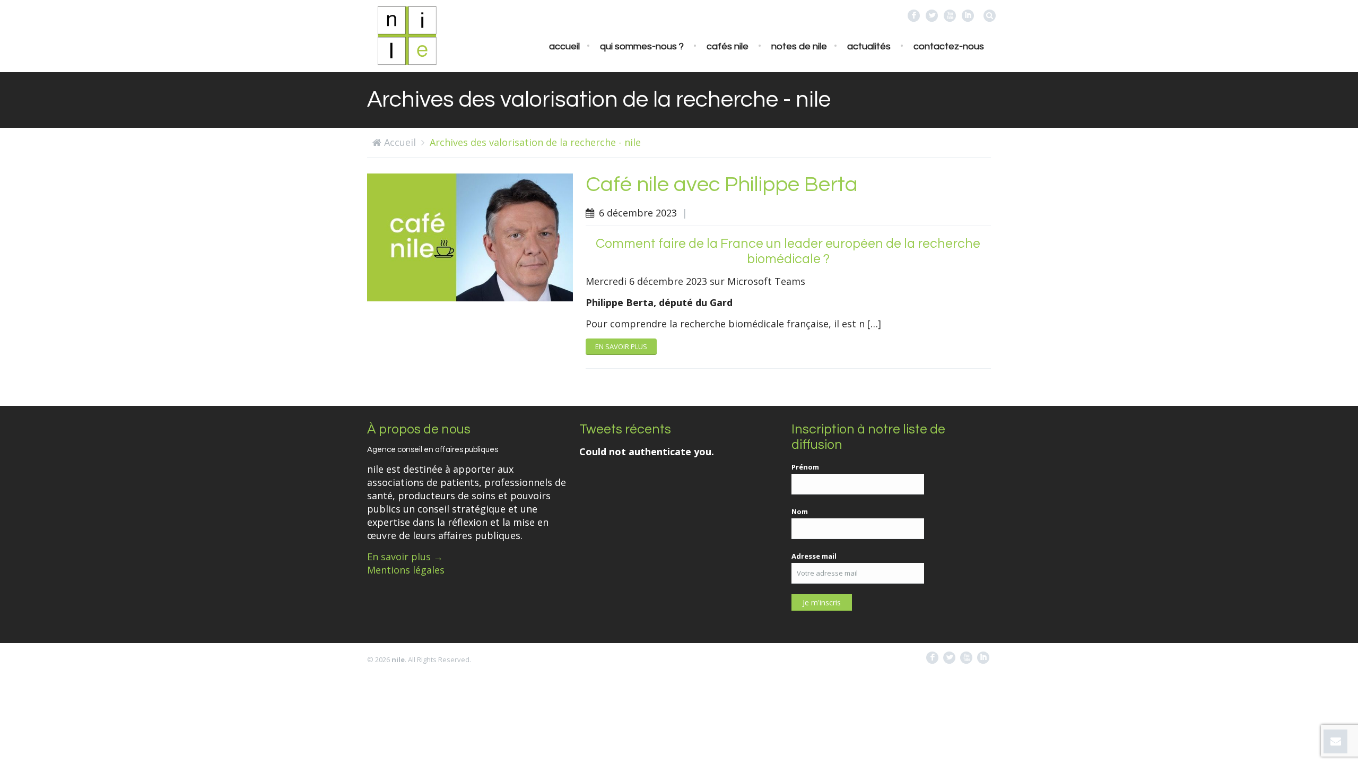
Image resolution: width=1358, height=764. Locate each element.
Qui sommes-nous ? (642, 46)
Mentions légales (406, 569)
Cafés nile (727, 46)
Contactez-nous (948, 46)
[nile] (407, 34)
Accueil (564, 46)
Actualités (869, 46)
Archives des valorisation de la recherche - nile (535, 142)
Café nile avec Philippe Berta (722, 184)
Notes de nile (799, 46)
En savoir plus (621, 346)
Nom (799, 511)
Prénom (805, 467)
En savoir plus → (405, 556)
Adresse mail (814, 556)
